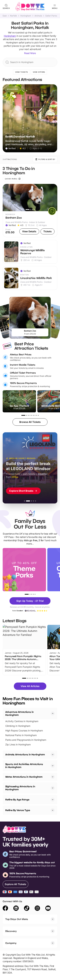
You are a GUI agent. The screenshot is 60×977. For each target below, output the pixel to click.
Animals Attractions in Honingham (25, 754)
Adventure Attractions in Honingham (19, 713)
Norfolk (13, 16)
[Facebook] (5, 909)
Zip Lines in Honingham (18, 744)
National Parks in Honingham (21, 735)
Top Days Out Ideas (16, 919)
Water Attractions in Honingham (23, 776)
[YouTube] (48, 909)
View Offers (39, 72)
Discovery (11, 931)
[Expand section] (52, 754)
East (5, 16)
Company (10, 943)
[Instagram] (37, 909)
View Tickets (21, 72)
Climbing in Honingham (17, 725)
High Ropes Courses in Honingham (24, 730)
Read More (30, 53)
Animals (38, 16)
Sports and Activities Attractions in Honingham (24, 765)
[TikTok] (26, 909)
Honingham (25, 16)
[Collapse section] (52, 713)
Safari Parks (51, 16)
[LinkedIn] (16, 909)
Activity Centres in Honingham (21, 721)
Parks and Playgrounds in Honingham (25, 739)
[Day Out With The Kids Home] (30, 7)
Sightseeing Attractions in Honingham (20, 788)
